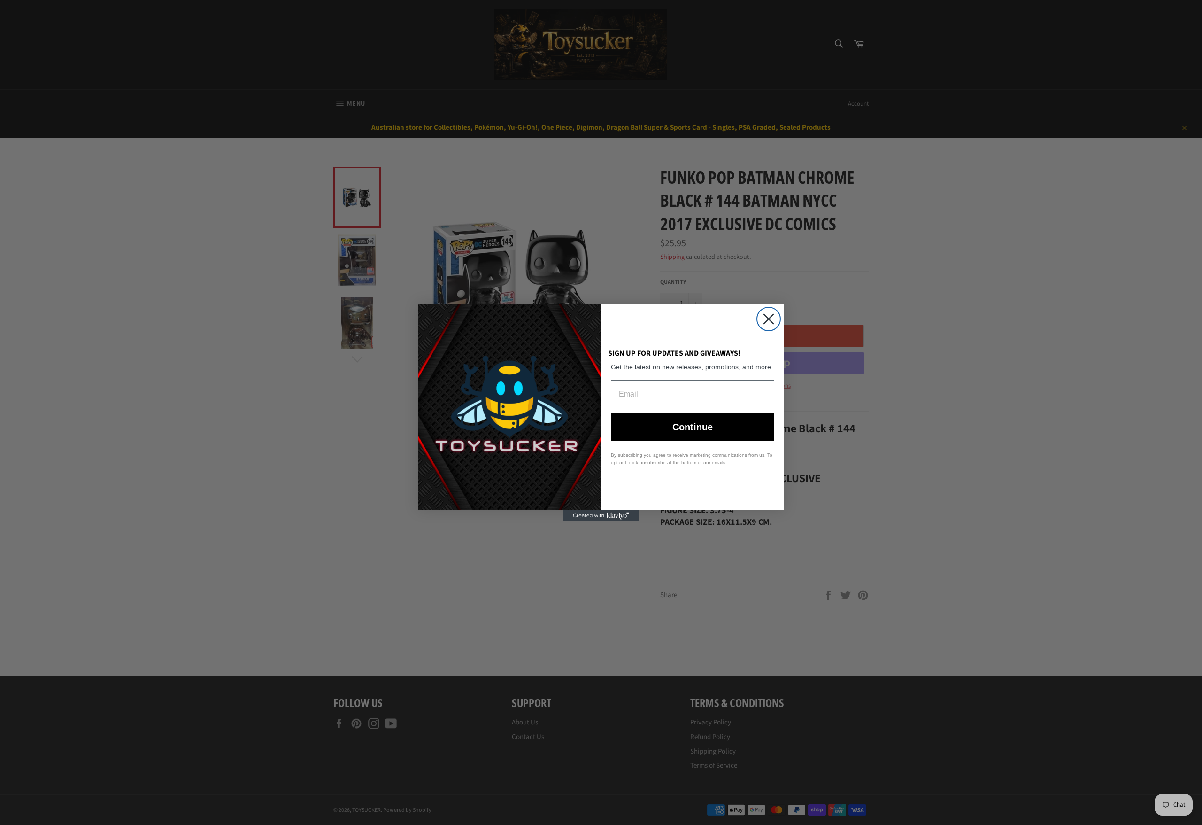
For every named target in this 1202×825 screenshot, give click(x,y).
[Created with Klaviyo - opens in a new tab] (601, 515)
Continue (692, 427)
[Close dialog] (768, 319)
